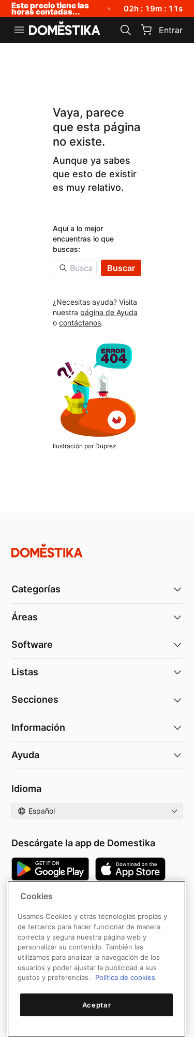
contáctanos (80, 322)
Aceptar (96, 1005)
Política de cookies (125, 977)
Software (32, 644)
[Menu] (19, 30)
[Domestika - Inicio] (64, 29)
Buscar (121, 268)
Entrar (171, 30)
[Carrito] (146, 29)
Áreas (24, 617)
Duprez (105, 446)
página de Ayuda (109, 312)
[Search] (125, 30)
